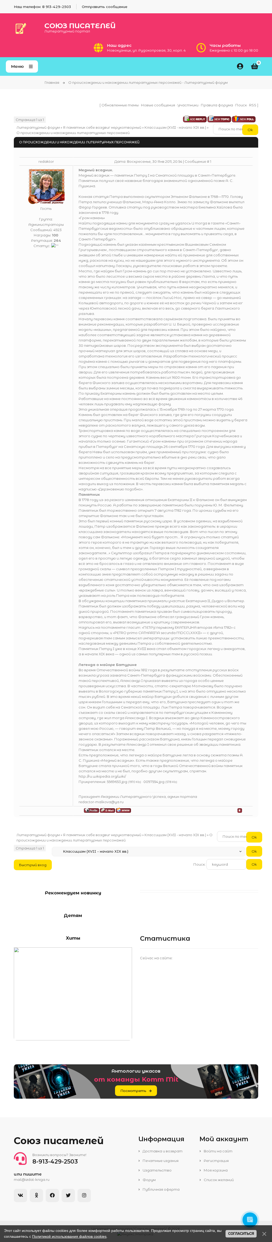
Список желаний (218, 1180)
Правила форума (217, 105)
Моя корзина (215, 1170)
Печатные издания (160, 1160)
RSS (252, 105)
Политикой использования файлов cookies (69, 1236)
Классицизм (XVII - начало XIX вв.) (175, 127)
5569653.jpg (117, 782)
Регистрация (216, 1160)
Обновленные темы (120, 105)
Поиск (241, 105)
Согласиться (241, 1234)
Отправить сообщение (104, 7)
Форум (149, 1180)
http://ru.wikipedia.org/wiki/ (102, 776)
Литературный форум (38, 127)
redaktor (46, 161)
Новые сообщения (158, 105)
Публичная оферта (161, 1189)
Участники (187, 105)
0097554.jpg (153, 782)
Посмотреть (133, 1091)
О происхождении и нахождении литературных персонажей (73, 133)
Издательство (157, 1170)
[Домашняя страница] (123, 810)
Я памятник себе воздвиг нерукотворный (102, 127)
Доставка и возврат (162, 1151)
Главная (52, 82)
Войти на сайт (217, 1151)
